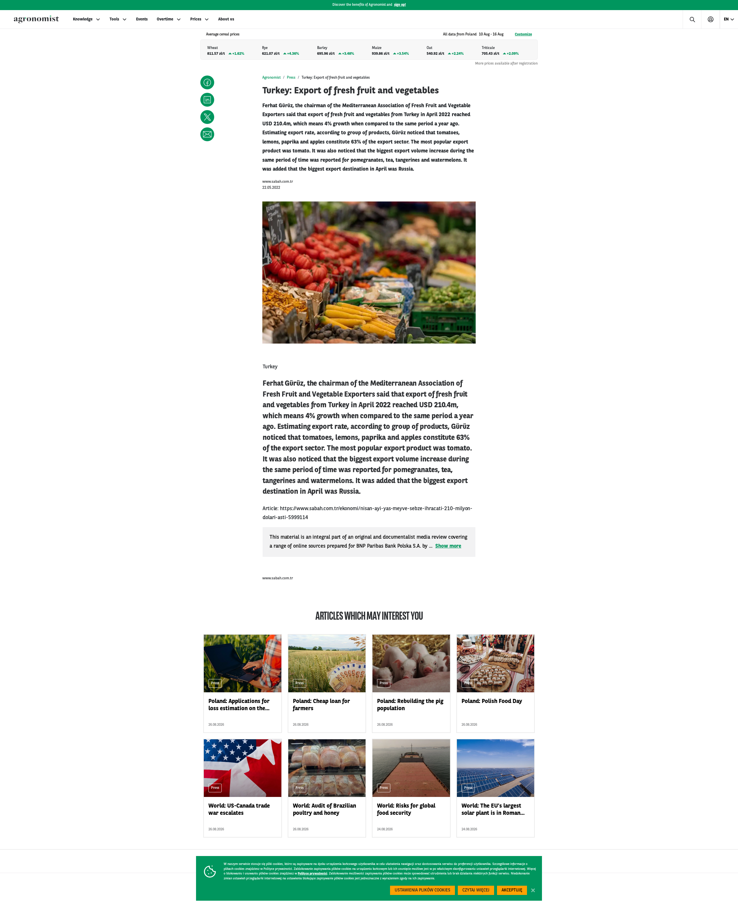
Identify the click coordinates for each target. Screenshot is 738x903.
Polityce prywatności (312, 873)
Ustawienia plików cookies (422, 890)
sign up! (400, 5)
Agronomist (271, 78)
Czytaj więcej (476, 890)
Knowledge (83, 19)
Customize (523, 34)
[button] (207, 82)
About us (226, 19)
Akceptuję (512, 890)
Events (142, 19)
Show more (448, 546)
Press (291, 78)
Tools (114, 19)
